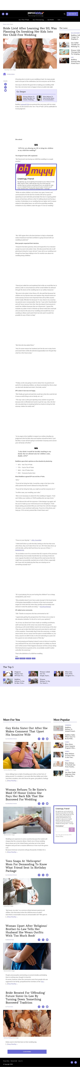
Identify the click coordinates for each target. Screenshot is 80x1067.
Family (67, 742)
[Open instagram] (7, 14)
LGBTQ (67, 770)
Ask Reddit (50, 19)
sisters (29, 658)
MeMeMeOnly (19, 550)
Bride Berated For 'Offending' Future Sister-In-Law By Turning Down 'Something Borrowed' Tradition (25, 997)
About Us (20, 1061)
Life (59, 19)
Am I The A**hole (24, 19)
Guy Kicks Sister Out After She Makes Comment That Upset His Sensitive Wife (27, 731)
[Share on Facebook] (5, 84)
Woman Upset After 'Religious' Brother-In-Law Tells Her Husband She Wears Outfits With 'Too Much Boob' (26, 930)
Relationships (75, 33)
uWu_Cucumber (36, 540)
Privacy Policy (6, 1061)
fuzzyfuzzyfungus (45, 606)
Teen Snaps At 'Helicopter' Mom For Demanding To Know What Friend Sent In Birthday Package (26, 866)
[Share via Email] (5, 90)
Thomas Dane (10, 1006)
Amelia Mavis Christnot (12, 738)
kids (17, 658)
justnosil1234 (25, 104)
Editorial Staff (14, 1061)
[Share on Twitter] (5, 87)
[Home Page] (36, 13)
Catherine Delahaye (8, 1037)
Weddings (68, 725)
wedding (22, 658)
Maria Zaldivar (11, 74)
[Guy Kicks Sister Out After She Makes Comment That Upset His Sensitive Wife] (27, 755)
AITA (33, 658)
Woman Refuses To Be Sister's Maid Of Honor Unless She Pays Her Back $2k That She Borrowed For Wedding (26, 794)
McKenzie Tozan (10, 939)
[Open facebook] (3, 14)
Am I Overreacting (38, 19)
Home (4, 24)
